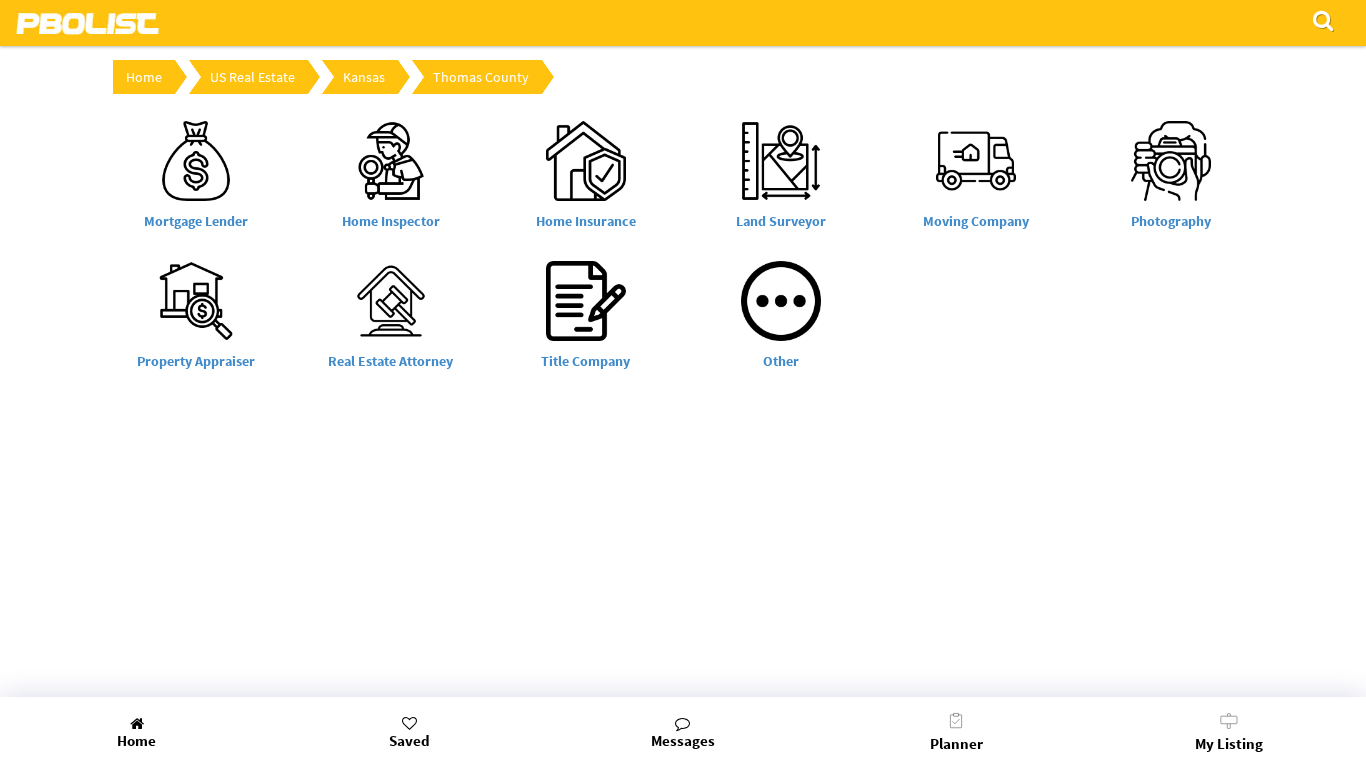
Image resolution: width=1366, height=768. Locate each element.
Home (144, 77)
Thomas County (481, 77)
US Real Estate (252, 77)
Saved (409, 740)
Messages (683, 740)
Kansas (364, 77)
